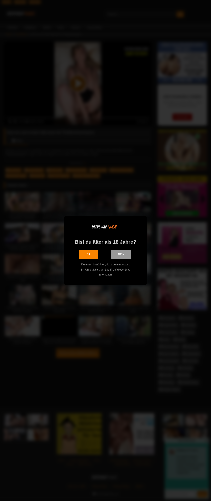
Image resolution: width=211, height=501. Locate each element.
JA (88, 254)
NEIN (121, 254)
